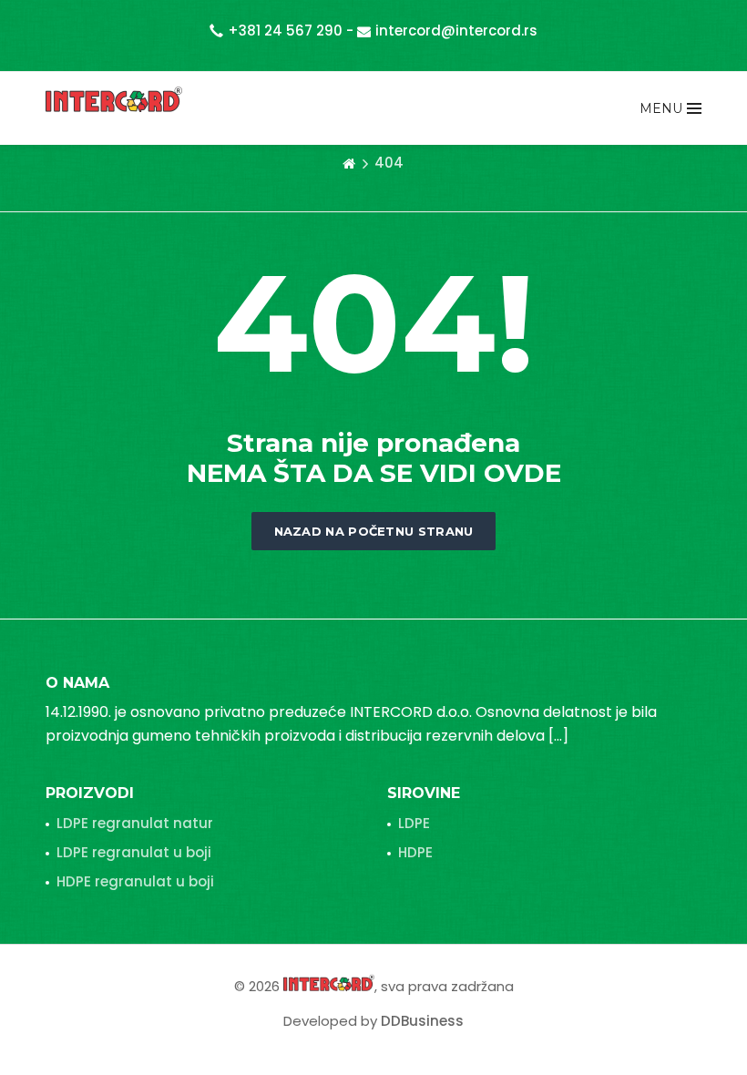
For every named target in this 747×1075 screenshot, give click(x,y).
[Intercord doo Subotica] (328, 982)
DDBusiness (422, 1020)
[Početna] (349, 163)
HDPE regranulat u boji (135, 881)
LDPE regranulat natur (134, 823)
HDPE (415, 852)
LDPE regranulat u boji (133, 852)
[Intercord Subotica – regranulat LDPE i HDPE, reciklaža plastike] (114, 99)
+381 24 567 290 (285, 30)
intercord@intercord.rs (456, 30)
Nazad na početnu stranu (374, 531)
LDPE (414, 823)
